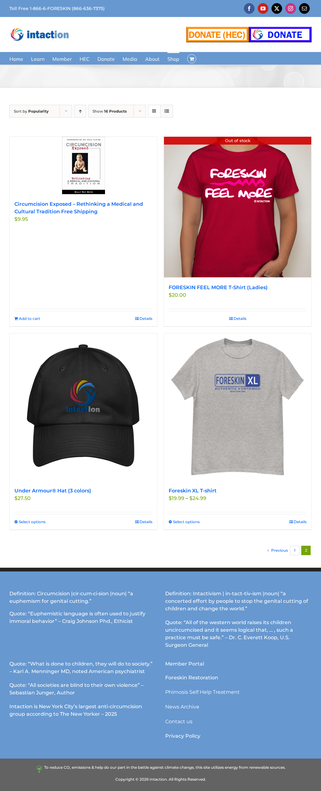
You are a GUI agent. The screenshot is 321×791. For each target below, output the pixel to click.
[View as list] (166, 111)
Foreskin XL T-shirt (193, 491)
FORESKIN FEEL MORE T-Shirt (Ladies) (218, 287)
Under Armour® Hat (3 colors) (52, 491)
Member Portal (184, 664)
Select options (32, 521)
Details (145, 318)
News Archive (182, 707)
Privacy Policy (182, 736)
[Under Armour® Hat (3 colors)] (83, 407)
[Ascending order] (80, 111)
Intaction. (159, 779)
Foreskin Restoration (191, 678)
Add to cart (29, 318)
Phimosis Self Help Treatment (202, 692)
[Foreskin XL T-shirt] (237, 407)
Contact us (178, 722)
